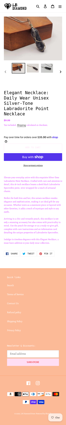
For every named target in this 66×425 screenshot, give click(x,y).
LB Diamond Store (28, 413)
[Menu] (60, 6)
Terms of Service (15, 294)
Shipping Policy (14, 321)
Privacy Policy (14, 330)
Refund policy (14, 312)
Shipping (21, 124)
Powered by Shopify (44, 413)
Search (10, 285)
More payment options (33, 165)
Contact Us (13, 303)
